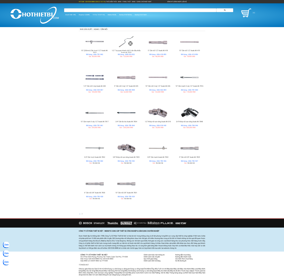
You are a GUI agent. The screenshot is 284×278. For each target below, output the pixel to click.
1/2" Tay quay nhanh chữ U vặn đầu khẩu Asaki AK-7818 (126, 51)
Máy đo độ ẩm (175, 271)
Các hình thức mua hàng (184, 259)
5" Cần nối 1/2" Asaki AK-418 (158, 50)
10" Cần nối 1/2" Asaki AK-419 (189, 50)
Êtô (145, 269)
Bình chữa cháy (84, 273)
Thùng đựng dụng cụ (176, 273)
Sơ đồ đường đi (180, 261)
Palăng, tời (159, 273)
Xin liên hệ (96, 163)
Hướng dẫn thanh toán (183, 257)
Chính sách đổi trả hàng (152, 261)
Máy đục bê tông (89, 271)
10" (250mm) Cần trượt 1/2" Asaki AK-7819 (94, 51)
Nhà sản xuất (86, 29)
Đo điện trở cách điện (94, 275)
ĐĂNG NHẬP (177, 1)
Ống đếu (154, 269)
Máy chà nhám (185, 269)
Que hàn (195, 273)
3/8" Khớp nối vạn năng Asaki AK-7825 (126, 157)
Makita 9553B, (112, 15)
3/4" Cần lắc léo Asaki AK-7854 (126, 122)
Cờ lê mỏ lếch (102, 269)
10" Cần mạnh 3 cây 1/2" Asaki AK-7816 (189, 86)
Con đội (151, 273)
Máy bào (170, 269)
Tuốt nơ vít (162, 269)
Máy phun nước (134, 273)
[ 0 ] (253, 13)
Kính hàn (188, 273)
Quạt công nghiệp (106, 273)
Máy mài (107, 271)
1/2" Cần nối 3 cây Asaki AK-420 (94, 86)
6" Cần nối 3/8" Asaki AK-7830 (94, 193)
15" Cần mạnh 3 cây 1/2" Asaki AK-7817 (94, 122)
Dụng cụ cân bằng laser (148, 271)
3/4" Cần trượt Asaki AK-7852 (94, 157)
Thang (116, 273)
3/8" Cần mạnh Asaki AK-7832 (157, 157)
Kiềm (149, 269)
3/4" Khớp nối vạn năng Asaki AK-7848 (189, 122)
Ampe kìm (82, 275)
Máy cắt (176, 269)
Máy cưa (194, 269)
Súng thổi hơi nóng (117, 271)
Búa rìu (91, 269)
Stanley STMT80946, (125, 15)
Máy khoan (99, 271)
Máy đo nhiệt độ (163, 271)
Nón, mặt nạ (95, 273)
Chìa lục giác (83, 269)
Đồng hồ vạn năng (109, 275)
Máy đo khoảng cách (132, 271)
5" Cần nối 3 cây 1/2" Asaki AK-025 (126, 86)
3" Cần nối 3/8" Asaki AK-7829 (189, 157)
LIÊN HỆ (184, 1)
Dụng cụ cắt (112, 269)
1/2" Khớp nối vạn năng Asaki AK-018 (158, 122)
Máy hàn (202, 273)
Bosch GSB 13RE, (70, 15)
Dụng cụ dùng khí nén (123, 275)
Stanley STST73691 (141, 15)
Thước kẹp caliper (187, 271)
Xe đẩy (166, 273)
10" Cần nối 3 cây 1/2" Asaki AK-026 (157, 86)
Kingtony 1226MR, (84, 15)
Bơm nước (144, 273)
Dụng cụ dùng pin (123, 269)
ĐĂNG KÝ (170, 1)
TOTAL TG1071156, (99, 15)
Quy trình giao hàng (150, 259)
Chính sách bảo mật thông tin (154, 255)
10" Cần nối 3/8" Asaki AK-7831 (126, 193)
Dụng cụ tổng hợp (136, 269)
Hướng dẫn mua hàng (182, 255)
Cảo (95, 269)
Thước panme (200, 271)
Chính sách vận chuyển (152, 257)
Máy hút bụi (123, 273)
